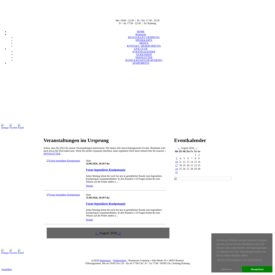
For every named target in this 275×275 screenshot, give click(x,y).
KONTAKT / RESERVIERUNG (144, 46)
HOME (141, 31)
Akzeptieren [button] (257, 269)
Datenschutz (120, 260)
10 (176, 161)
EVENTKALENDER (144, 51)
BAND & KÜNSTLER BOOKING (143, 60)
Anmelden (6, 269)
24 (176, 168)
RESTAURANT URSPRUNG (144, 37)
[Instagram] (5, 126)
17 (176, 165)
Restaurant (140, 34)
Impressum (105, 260)
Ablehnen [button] (226, 269)
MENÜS (143, 43)
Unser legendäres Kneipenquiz (105, 169)
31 (176, 172)
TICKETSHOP (144, 54)
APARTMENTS (140, 63)
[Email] (21, 126)
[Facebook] (13, 126)
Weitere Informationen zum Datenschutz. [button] (240, 259)
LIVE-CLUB (141, 48)
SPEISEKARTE (143, 40)
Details (89, 185)
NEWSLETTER (143, 57)
